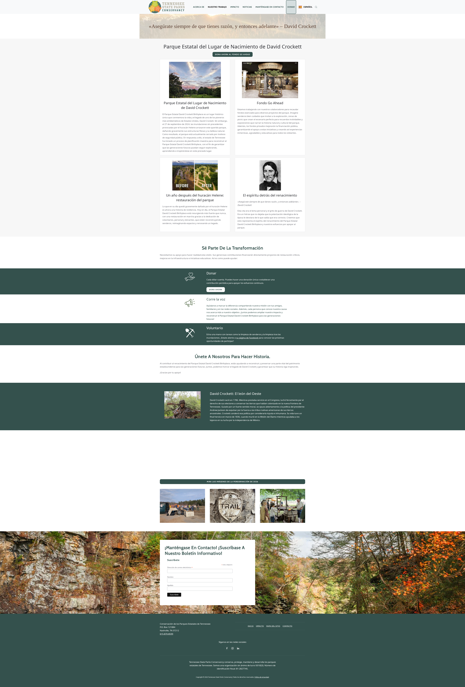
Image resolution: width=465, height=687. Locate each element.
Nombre (170, 577)
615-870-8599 (166, 633)
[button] (316, 7)
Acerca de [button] (198, 7)
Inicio (251, 626)
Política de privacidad (262, 677)
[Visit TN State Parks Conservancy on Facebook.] (227, 648)
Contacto (287, 626)
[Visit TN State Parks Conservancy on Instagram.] (232, 648)
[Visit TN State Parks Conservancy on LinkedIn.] (238, 648)
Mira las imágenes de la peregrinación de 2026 (232, 482)
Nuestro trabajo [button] (217, 7)
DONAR (291, 7)
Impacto (234, 7)
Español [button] (308, 7)
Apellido (170, 585)
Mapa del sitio (273, 626)
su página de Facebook (247, 337)
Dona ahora (215, 289)
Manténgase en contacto (270, 7)
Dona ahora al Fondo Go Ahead (232, 54)
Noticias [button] (247, 7)
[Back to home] (167, 7)
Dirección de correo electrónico (180, 567)
